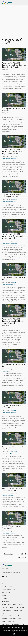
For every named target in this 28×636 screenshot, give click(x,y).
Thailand (8, 621)
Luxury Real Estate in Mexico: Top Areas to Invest (13, 489)
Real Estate (6, 72)
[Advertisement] (14, 21)
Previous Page (7, 554)
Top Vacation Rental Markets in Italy (13, 365)
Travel (13, 621)
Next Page (21, 557)
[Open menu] (25, 3)
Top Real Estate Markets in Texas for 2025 (12, 527)
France (16, 607)
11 (25, 554)
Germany (22, 607)
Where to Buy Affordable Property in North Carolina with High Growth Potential (14, 65)
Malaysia (13, 613)
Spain (19, 618)
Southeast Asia (12, 618)
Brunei (14, 604)
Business (20, 604)
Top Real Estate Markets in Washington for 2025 (12, 196)
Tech (3, 621)
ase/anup (14, 69)
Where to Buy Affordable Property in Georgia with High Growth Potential (13, 321)
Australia (5, 115)
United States (12, 72)
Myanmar (4, 615)
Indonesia (8, 610)
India (3, 610)
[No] (26, 630)
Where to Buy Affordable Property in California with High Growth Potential (12, 151)
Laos (8, 613)
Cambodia (4, 607)
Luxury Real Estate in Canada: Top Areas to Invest (13, 448)
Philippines (11, 615)
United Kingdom (13, 243)
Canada (5, 453)
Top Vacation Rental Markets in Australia (13, 109)
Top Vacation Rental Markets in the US (13, 279)
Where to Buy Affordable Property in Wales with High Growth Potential (12, 236)
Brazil (9, 604)
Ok (14, 633)
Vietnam (22, 624)
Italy (4, 371)
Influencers (15, 610)
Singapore (4, 618)
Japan (3, 613)
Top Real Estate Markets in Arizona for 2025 (12, 407)
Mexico (5, 495)
